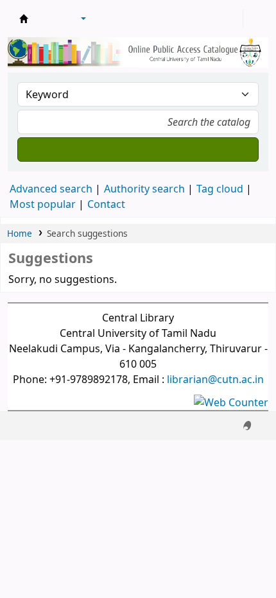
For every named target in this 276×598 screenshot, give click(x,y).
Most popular (43, 204)
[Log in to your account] (232, 18)
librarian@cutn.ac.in (215, 379)
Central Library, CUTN (23, 18)
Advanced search (51, 189)
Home (19, 233)
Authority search (144, 189)
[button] (48, 18)
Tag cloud (219, 189)
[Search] (138, 149)
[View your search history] (255, 18)
